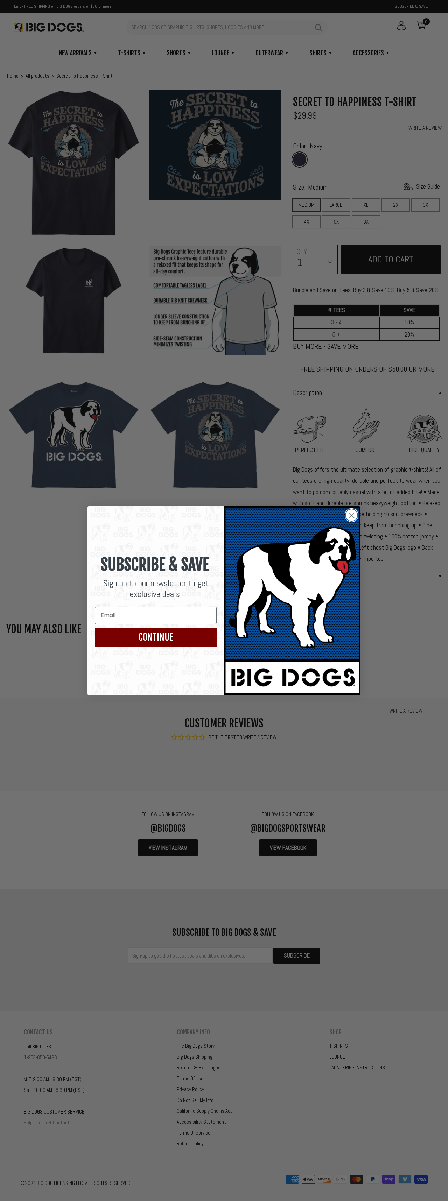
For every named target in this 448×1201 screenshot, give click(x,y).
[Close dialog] (351, 515)
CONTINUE (156, 637)
